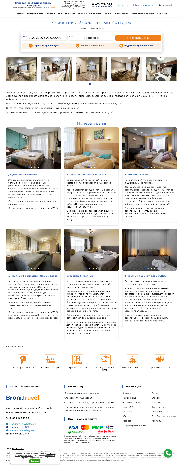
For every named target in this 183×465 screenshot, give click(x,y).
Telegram (147, 5)
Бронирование (160, 412)
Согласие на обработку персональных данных (89, 402)
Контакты (162, 13)
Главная (19, 13)
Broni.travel (18, 448)
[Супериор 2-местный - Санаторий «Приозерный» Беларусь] (91, 250)
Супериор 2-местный (79, 276)
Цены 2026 (128, 407)
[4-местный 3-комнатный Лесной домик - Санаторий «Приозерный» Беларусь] (33, 250)
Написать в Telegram (22, 430)
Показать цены (138, 37)
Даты (24, 36)
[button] (90, 84)
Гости (71, 36)
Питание (50, 13)
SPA (60, 13)
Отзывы (156, 398)
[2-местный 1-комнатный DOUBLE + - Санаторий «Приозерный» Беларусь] (149, 250)
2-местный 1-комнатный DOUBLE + (146, 276)
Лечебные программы (142, 13)
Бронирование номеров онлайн (81, 393)
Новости (156, 402)
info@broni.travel (19, 433)
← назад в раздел (15, 346)
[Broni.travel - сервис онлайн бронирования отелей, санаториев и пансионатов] (22, 397)
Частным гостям (131, 402)
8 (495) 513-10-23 (102, 4)
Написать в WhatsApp (22, 424)
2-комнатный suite (136, 174)
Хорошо (34, 461)
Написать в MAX (19, 427)
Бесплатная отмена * (92, 45)
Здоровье (70, 13)
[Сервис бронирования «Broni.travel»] (165, 5)
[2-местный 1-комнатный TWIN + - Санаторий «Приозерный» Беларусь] (91, 148)
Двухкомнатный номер (22, 174)
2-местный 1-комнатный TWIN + (86, 174)
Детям (107, 13)
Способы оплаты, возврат (78, 398)
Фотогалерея (121, 13)
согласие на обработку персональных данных (38, 457)
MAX (136, 5)
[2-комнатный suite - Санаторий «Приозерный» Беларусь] (149, 148)
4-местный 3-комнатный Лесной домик (33, 276)
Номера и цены (35, 13)
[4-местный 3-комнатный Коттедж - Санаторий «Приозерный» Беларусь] (21, 69)
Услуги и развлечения (89, 13)
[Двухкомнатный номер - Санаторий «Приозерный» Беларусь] (33, 148)
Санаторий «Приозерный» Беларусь (33, 4)
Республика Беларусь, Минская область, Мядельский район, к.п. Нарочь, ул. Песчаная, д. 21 (73, 5)
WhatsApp (124, 5)
